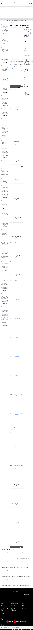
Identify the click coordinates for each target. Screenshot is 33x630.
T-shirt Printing (13, 605)
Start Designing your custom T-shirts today (16, 68)
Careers (1, 609)
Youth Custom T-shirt (16, 522)
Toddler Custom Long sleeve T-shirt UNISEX (16, 465)
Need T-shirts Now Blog (25, 608)
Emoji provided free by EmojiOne (4, 608)
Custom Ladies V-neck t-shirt (16, 236)
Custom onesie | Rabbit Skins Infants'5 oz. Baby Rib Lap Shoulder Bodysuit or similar (16, 274)
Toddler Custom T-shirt (16, 484)
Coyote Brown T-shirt (17, 160)
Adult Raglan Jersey (16, 103)
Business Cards (16, 141)
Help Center (2, 619)
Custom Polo (16, 293)
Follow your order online (15, 591)
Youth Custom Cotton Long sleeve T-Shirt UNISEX (16, 503)
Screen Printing (13, 606)
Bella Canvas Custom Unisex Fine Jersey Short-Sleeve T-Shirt (16, 122)
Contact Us (2, 618)
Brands (23, 605)
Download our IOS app (26, 594)
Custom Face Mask (16, 179)
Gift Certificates (24, 606)
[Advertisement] (16, 11)
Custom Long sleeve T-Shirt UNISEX (16, 255)
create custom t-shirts (25, 63)
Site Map (2, 610)
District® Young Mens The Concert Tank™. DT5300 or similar (16, 427)
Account (2, 615)
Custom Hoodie (16, 198)
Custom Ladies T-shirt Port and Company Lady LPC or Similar (16, 217)
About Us (2, 605)
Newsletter (2, 617)
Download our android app (27, 591)
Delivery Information (3, 606)
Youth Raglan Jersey (16, 541)
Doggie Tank (16, 446)
